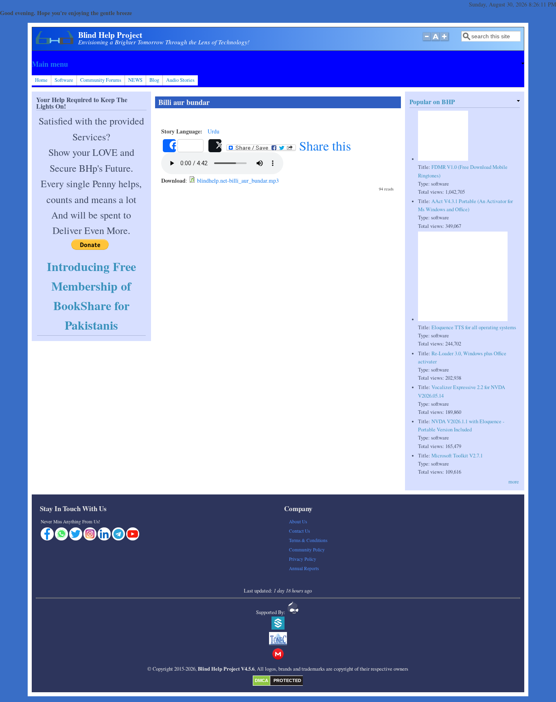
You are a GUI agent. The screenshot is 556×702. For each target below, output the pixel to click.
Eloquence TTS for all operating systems (473, 327)
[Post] (215, 145)
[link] (278, 64)
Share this (323, 145)
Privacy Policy (302, 559)
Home (41, 80)
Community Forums (100, 80)
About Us (298, 521)
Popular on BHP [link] (432, 101)
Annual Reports (304, 568)
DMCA (261, 680)
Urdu (213, 131)
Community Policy (307, 550)
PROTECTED (287, 680)
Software (64, 80)
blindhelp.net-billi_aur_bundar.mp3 (238, 180)
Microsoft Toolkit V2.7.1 (457, 455)
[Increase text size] (445, 41)
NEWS (135, 80)
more (513, 481)
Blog (154, 80)
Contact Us (299, 531)
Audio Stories (180, 80)
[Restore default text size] (435, 41)
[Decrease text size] (426, 41)
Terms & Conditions (308, 540)
